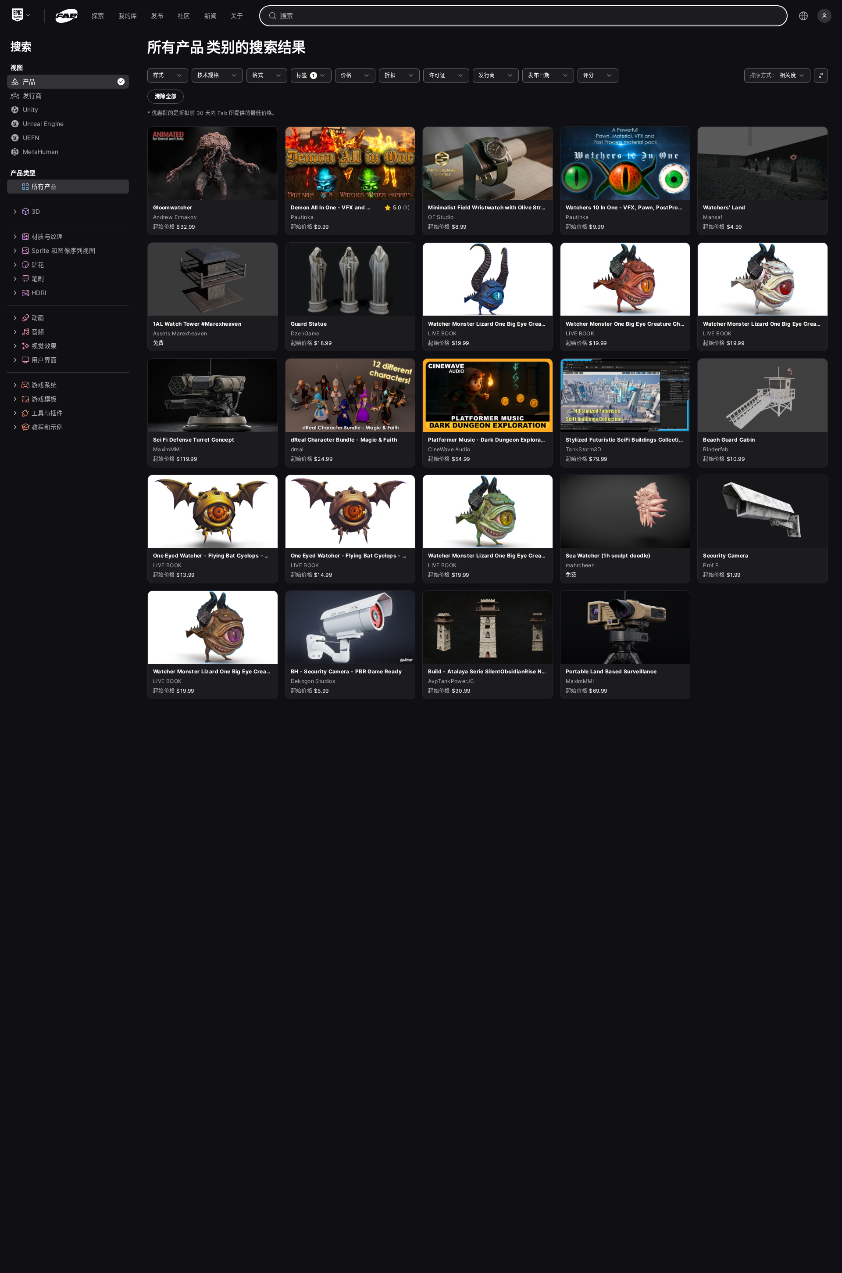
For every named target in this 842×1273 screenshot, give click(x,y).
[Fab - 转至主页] (66, 16)
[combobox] (529, 15)
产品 (29, 81)
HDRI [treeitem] (39, 292)
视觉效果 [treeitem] (44, 345)
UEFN (31, 137)
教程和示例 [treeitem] (47, 427)
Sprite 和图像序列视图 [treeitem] (63, 250)
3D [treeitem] (36, 211)
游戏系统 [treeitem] (44, 384)
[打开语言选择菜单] (803, 16)
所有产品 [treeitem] (44, 186)
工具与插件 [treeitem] (47, 413)
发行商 (32, 95)
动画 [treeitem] (38, 317)
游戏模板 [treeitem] (44, 399)
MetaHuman (41, 151)
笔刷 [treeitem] (38, 278)
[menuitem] (98, 16)
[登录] (824, 16)
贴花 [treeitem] (38, 264)
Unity (30, 109)
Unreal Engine (43, 123)
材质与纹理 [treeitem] (47, 236)
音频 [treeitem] (38, 331)
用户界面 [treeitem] (44, 359)
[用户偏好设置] (821, 75)
